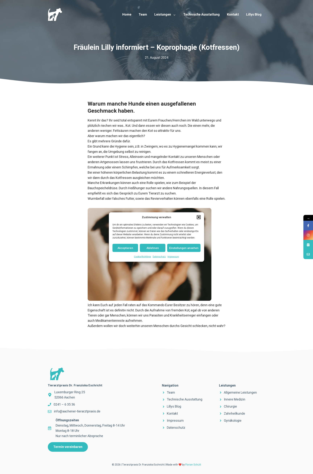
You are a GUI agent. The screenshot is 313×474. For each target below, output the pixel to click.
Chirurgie (230, 406)
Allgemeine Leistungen (240, 392)
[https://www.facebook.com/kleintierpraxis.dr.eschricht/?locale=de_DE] (308, 225)
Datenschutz (159, 256)
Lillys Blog (254, 14)
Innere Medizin (234, 399)
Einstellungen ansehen (184, 247)
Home (126, 14)
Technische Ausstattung (201, 14)
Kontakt (233, 14)
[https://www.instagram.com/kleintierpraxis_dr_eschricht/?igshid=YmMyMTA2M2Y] (308, 235)
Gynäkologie (232, 420)
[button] (199, 217)
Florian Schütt (193, 464)
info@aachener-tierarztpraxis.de (77, 411)
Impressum (173, 256)
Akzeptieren (125, 247)
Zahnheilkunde (234, 413)
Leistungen (162, 14)
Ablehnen (153, 247)
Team (143, 14)
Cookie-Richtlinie (142, 256)
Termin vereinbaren (67, 447)
